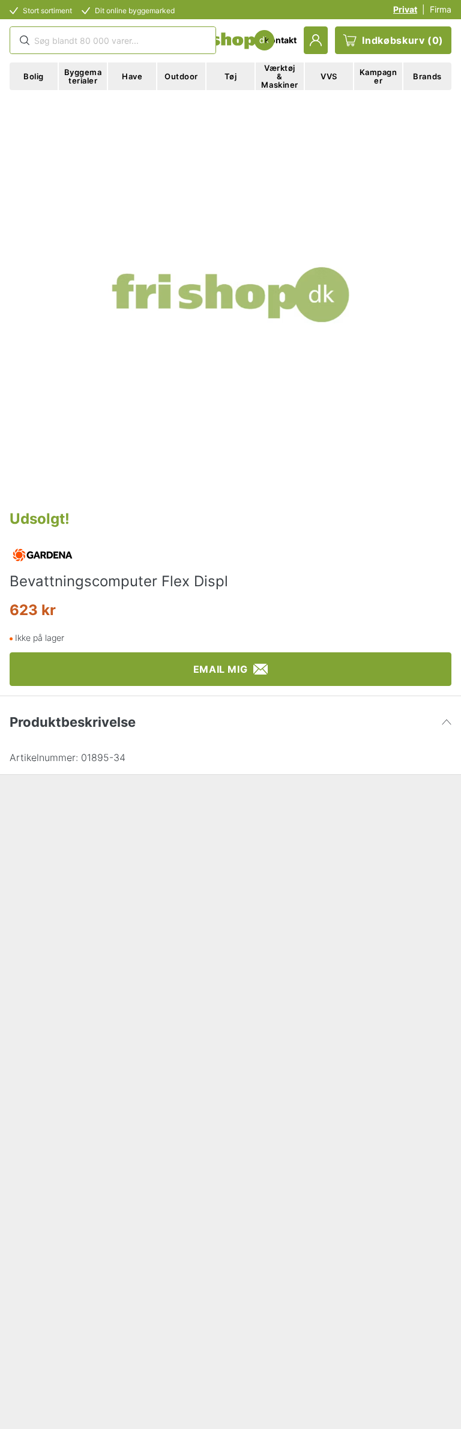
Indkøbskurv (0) (403, 40)
